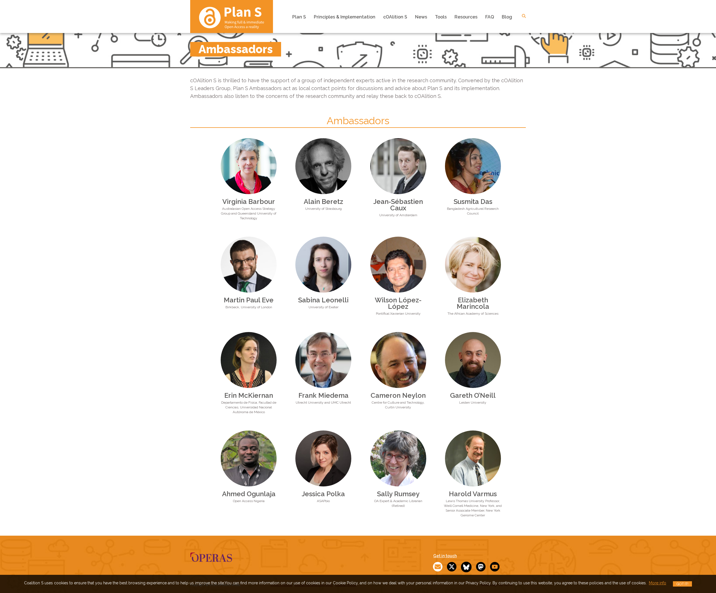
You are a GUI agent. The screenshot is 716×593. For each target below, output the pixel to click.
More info (657, 583)
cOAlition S (395, 17)
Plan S (299, 17)
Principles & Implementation (344, 17)
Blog (507, 17)
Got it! (682, 584)
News (421, 17)
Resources (465, 17)
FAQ (489, 17)
